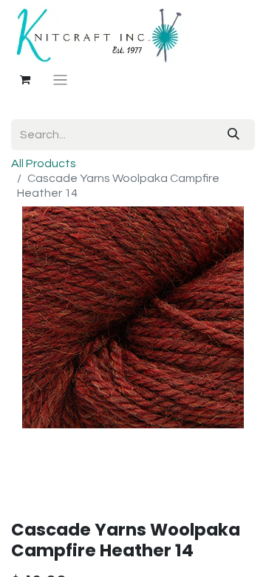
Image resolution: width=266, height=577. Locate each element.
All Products (43, 163)
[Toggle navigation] (60, 80)
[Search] (233, 134)
